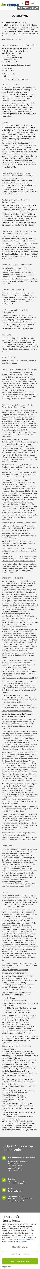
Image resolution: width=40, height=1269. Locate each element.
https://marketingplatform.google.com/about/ (18, 839)
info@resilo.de (28, 1033)
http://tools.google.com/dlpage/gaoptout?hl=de (19, 522)
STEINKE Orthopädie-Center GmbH (10, 4)
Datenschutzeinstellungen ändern (14, 39)
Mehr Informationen (20, 1247)
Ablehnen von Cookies (20, 1254)
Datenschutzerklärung (26, 1239)
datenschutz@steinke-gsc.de (18, 79)
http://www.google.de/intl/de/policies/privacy (18, 561)
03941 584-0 (12, 60)
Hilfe (27, 3)
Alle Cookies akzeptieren (20, 1261)
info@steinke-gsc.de (15, 1191)
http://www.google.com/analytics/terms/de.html (19, 556)
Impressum (6, 1267)
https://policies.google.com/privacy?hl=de (17, 711)
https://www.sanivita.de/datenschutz (16, 396)
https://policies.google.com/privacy (15, 970)
